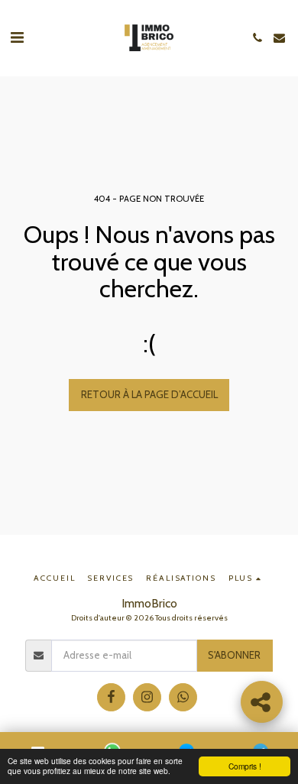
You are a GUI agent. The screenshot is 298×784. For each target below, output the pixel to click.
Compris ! (244, 766)
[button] (17, 37)
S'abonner (234, 655)
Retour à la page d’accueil (149, 394)
